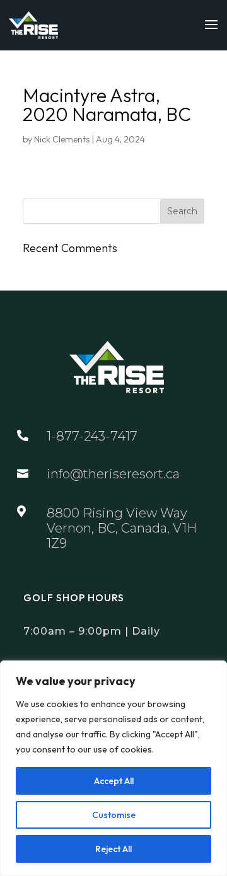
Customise (114, 815)
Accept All (114, 781)
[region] (113, 768)
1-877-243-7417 (92, 436)
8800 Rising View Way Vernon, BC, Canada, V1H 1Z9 (122, 528)
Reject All (113, 849)
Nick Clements (62, 139)
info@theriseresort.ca (113, 473)
